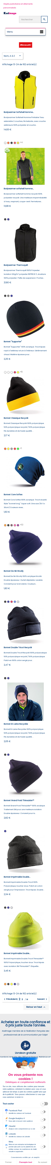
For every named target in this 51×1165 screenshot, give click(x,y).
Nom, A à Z (13, 55)
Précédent (10, 999)
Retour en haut (36, 1007)
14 (27, 999)
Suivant (42, 999)
